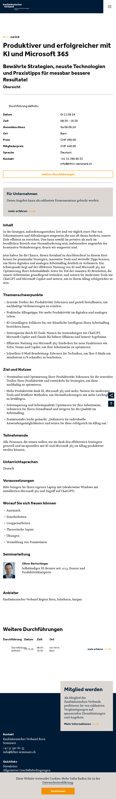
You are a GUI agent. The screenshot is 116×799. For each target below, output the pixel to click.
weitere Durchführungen (58, 174)
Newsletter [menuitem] (10, 766)
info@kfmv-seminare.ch (76, 163)
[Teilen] (111, 395)
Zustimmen (58, 791)
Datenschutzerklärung (57, 782)
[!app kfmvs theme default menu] (109, 6)
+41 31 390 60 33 (71, 158)
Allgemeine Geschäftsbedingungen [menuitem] (26, 770)
